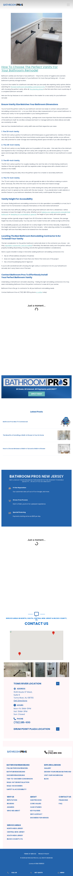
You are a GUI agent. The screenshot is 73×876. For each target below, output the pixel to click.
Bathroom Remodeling (18, 765)
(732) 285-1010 (22, 722)
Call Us (14, 873)
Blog (46, 779)
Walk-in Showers (14, 786)
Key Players (35, 810)
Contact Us (65, 796)
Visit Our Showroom (53, 775)
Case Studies (36, 807)
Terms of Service (30, 854)
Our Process (36, 800)
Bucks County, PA (15, 839)
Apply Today (36, 394)
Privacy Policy (43, 854)
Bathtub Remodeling (16, 771)
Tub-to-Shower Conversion (20, 779)
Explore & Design (52, 765)
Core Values (35, 803)
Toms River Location (27, 683)
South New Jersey (15, 835)
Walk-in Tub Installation (18, 782)
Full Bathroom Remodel (17, 768)
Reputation (12, 800)
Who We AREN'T (13, 810)
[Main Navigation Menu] (68, 5)
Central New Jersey (16, 832)
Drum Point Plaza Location (32, 729)
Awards (10, 807)
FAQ (60, 803)
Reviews (10, 803)
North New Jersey (15, 828)
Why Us (10, 796)
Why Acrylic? (36, 814)
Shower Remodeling (16, 775)
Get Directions (20, 700)
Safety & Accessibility (16, 789)
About (33, 796)
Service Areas (14, 825)
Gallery (47, 768)
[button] (19, 654)
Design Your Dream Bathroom (57, 771)
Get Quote (39, 873)
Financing (63, 800)
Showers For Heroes (39, 817)
